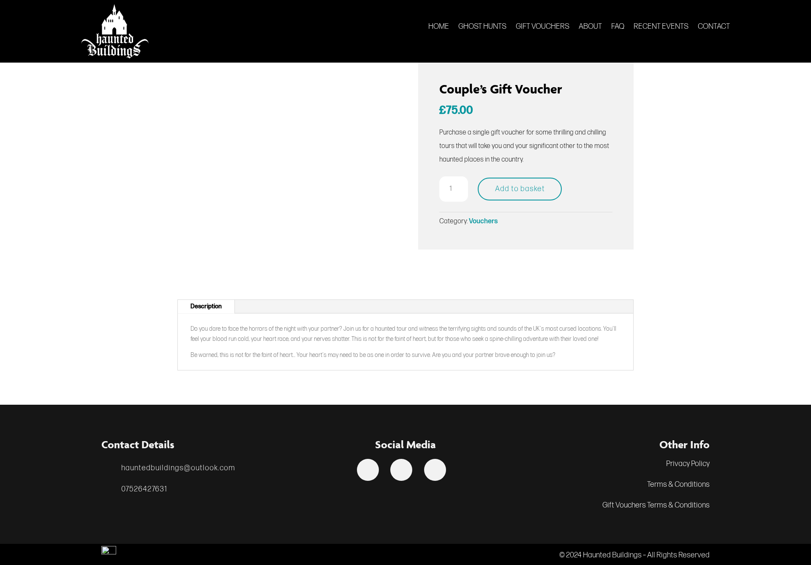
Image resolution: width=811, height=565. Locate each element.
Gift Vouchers (542, 27)
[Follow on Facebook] (368, 470)
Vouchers (483, 221)
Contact (714, 27)
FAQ (617, 27)
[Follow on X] (401, 470)
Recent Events (661, 27)
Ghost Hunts (482, 27)
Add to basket (520, 188)
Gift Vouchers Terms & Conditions (656, 505)
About (590, 27)
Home (438, 27)
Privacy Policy (688, 463)
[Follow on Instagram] (435, 470)
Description (206, 306)
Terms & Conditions (678, 484)
